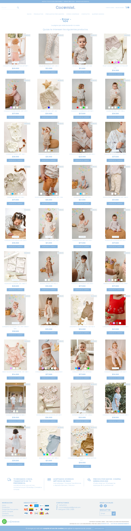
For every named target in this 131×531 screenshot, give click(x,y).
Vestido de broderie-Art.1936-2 (16, 458)
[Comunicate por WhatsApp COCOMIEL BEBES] (4, 521)
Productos (38, 14)
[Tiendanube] (11, 522)
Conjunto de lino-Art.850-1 (15, 415)
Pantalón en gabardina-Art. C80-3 (115, 197)
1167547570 (63, 505)
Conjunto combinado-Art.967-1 (82, 111)
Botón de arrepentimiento (120, 523)
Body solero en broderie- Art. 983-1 (15, 372)
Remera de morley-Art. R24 (49, 240)
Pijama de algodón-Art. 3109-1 (115, 154)
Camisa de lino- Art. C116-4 (115, 111)
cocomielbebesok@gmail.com (70, 507)
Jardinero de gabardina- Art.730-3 (82, 326)
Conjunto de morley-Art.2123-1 (16, 240)
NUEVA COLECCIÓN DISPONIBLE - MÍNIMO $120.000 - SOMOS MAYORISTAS (65, 1)
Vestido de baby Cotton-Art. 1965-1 (115, 283)
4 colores (49, 62)
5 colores (115, 236)
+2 (121, 62)
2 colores (16, 62)
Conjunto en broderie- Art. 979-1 (15, 111)
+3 (86, 107)
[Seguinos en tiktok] (105, 505)
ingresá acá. (105, 523)
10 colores (15, 323)
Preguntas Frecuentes (55, 14)
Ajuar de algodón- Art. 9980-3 (16, 283)
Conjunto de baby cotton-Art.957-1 (15, 66)
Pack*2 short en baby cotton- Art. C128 (49, 197)
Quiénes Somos (98, 14)
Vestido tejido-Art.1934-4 (49, 283)
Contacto (85, 14)
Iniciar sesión (120, 7)
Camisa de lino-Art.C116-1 (15, 197)
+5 (51, 107)
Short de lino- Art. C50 (49, 111)
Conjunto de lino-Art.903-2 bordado (48, 372)
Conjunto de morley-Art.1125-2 (82, 283)
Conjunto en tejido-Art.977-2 (48, 154)
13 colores (15, 280)
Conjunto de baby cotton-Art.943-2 (115, 326)
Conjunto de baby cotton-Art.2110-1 (115, 415)
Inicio (29, 14)
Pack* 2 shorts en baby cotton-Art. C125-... (115, 67)
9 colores (16, 236)
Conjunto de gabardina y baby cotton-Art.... (82, 459)
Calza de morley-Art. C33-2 (49, 66)
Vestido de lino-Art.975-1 (82, 197)
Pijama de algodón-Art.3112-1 (115, 240)
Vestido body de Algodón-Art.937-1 (49, 415)
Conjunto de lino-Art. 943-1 (82, 240)
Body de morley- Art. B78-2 (49, 458)
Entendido (99, 528)
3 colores (115, 368)
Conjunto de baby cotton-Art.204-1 (82, 154)
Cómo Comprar (72, 14)
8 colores (115, 150)
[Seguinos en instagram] (101, 505)
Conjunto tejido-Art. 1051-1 (15, 154)
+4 (83, 150)
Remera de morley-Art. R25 (82, 66)
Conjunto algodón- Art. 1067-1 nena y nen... (15, 327)
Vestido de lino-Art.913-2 (49, 326)
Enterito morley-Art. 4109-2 (82, 415)
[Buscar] (18, 7)
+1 (121, 280)
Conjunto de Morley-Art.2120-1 (115, 372)
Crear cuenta (110, 7)
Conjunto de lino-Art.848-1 (82, 372)
